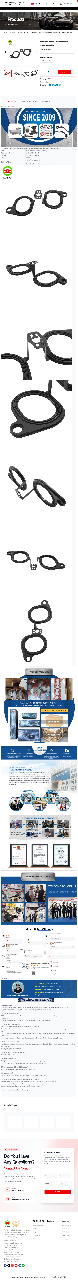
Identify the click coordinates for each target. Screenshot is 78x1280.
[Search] (46, 3)
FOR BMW (50, 79)
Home (5, 32)
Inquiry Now (64, 72)
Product (12, 32)
